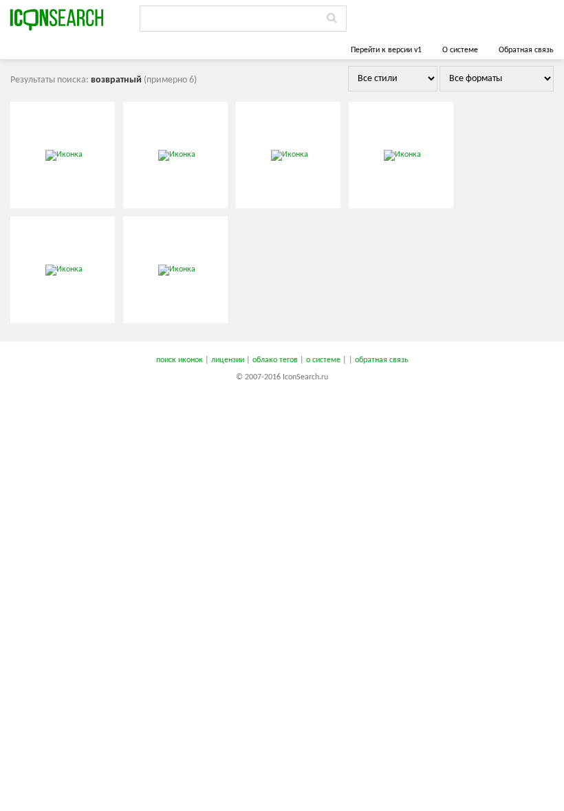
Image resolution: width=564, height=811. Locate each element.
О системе (460, 50)
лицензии (227, 360)
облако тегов (275, 360)
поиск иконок (179, 360)
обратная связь (382, 360)
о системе (323, 360)
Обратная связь (526, 50)
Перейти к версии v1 (386, 50)
